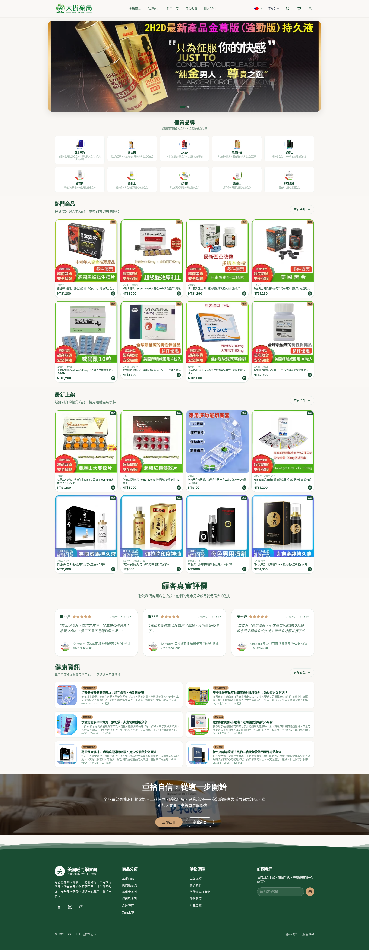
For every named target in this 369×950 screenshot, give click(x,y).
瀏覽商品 (200, 822)
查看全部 (300, 209)
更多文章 (300, 672)
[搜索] (288, 8)
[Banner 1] (181, 107)
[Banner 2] (186, 107)
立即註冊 (169, 822)
